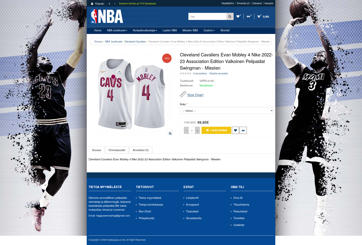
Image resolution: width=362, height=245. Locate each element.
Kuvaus (96, 150)
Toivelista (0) (243, 3)
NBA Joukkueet (113, 41)
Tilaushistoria (241, 204)
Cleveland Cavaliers (135, 41)
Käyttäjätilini (228, 3)
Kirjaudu (99, 3)
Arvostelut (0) (141, 150)
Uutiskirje (238, 225)
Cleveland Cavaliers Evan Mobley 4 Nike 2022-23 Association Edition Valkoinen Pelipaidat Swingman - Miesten (209, 41)
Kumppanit (192, 204)
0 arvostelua (200, 73)
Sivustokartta (194, 218)
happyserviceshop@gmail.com (113, 215)
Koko (183, 104)
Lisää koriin (218, 130)
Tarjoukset (192, 211)
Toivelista (239, 218)
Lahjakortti (192, 198)
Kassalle (269, 3)
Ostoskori (257, 3)
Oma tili (237, 198)
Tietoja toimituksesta (151, 204)
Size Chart (195, 94)
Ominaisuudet (117, 150)
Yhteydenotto (146, 218)
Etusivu (98, 41)
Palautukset (240, 211)
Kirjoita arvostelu (219, 73)
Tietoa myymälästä (150, 198)
